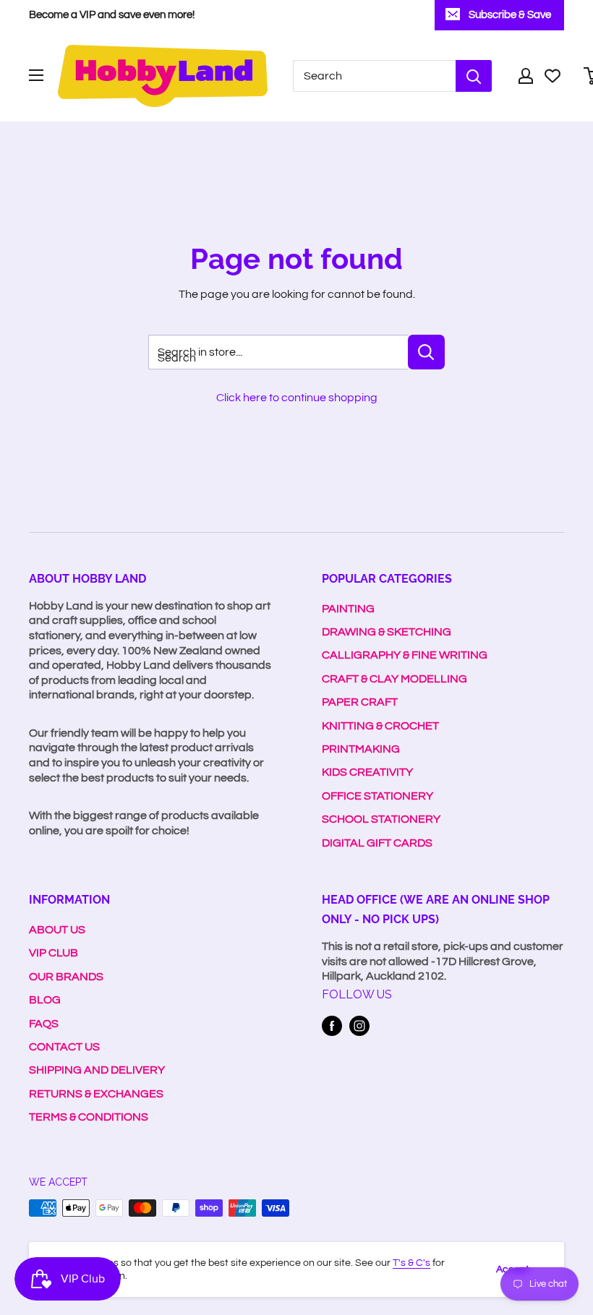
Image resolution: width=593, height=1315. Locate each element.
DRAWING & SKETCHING (386, 632)
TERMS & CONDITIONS (88, 1117)
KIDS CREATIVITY (367, 772)
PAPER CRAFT (360, 702)
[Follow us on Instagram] (359, 1026)
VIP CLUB (53, 953)
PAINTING (348, 608)
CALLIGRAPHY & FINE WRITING (404, 655)
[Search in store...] (426, 352)
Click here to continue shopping (296, 397)
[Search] (474, 76)
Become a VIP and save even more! (112, 14)
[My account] (526, 76)
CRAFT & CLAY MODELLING (394, 679)
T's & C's (411, 1263)
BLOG (45, 1000)
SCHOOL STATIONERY (381, 819)
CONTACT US (64, 1047)
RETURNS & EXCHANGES (96, 1094)
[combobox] (374, 76)
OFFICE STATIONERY (377, 796)
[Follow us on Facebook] (332, 1026)
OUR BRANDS (66, 976)
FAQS (44, 1023)
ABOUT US (57, 929)
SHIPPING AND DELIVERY (97, 1070)
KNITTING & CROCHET (380, 726)
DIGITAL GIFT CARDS (377, 843)
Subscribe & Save (510, 14)
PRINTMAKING (361, 749)
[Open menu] (36, 75)
